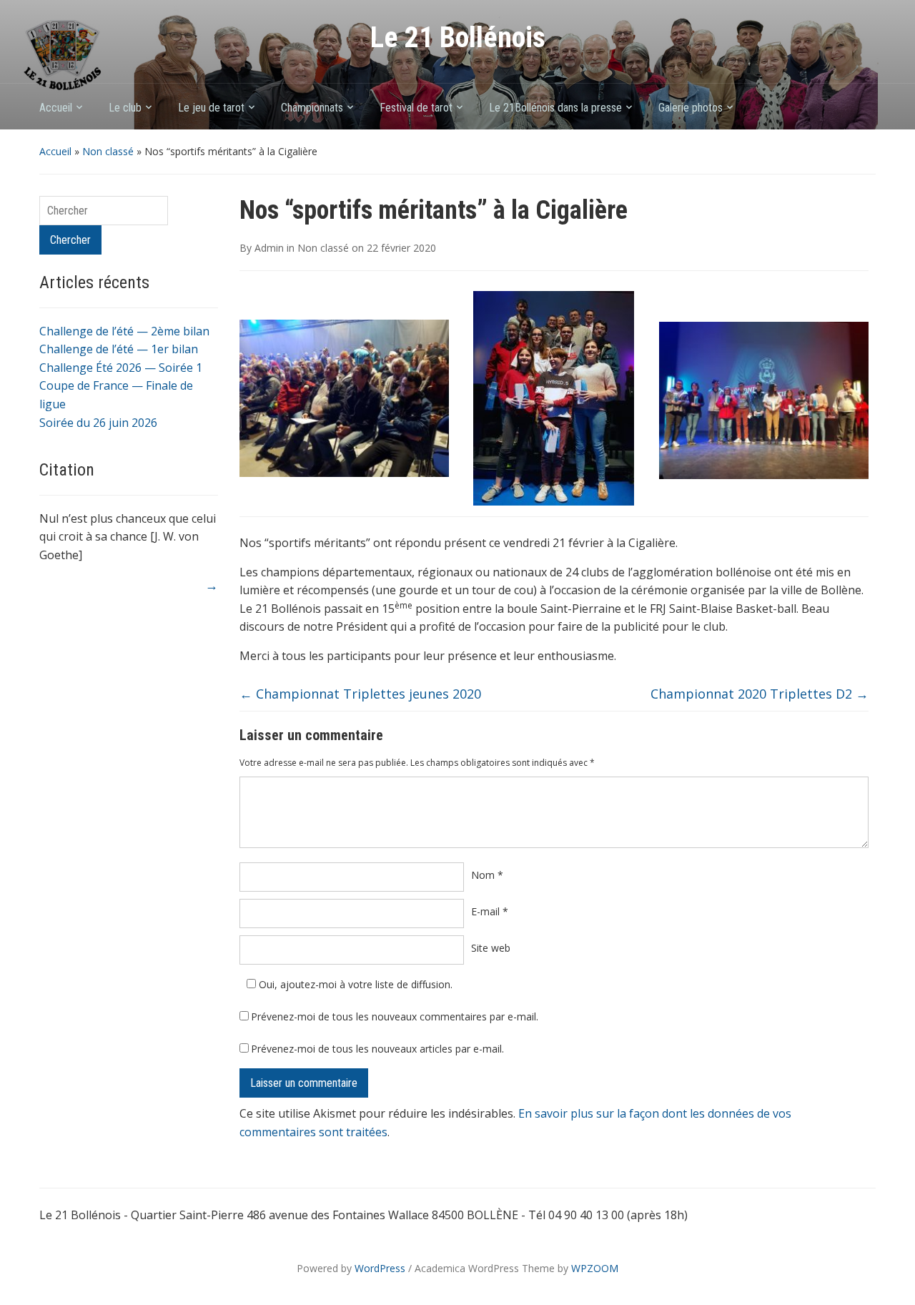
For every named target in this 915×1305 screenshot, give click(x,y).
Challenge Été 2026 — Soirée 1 (120, 367)
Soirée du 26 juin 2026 (98, 422)
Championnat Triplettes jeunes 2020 (360, 693)
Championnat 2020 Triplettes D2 (760, 693)
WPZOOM (594, 1268)
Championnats (312, 107)
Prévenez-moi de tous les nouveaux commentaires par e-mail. (394, 1016)
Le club (125, 107)
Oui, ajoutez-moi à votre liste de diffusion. (354, 984)
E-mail (489, 911)
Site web (490, 948)
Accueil (55, 107)
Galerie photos (690, 107)
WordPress (380, 1268)
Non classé (108, 151)
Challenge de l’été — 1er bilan (118, 349)
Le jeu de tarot (211, 107)
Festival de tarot (416, 107)
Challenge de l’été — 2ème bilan (124, 331)
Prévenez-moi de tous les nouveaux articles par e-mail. (377, 1048)
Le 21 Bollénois (457, 37)
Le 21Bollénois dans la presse (555, 107)
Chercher (70, 240)
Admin (269, 248)
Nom (487, 875)
